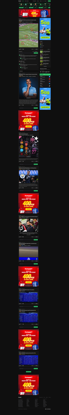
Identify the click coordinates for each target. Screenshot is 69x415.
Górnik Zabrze (36, 401)
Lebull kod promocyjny (20, 400)
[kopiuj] (37, 49)
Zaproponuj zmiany (41, 397)
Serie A (27, 403)
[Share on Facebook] (36, 49)
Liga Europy (28, 405)
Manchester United (45, 402)
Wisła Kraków (36, 400)
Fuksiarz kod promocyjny (20, 402)
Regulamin (47, 397)
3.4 (26, 6)
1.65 (45, 6)
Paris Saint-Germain (45, 405)
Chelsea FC (44, 400)
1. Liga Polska (28, 400)
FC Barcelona (44, 403)
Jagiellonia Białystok (37, 403)
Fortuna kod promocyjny (20, 403)
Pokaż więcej (45, 66)
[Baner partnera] (34, 13)
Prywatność (50, 397)
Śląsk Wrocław (36, 402)
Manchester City (44, 401)
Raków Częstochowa (37, 405)
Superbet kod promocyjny (20, 401)
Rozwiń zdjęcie (28, 156)
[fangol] (19, 397)
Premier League (28, 401)
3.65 (33, 6)
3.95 (36, 6)
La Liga (27, 402)
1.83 (30, 6)
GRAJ (21, 7)
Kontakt (44, 397)
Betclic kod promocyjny (20, 405)
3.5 (23, 6)
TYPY (25, 7)
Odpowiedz (25, 59)
